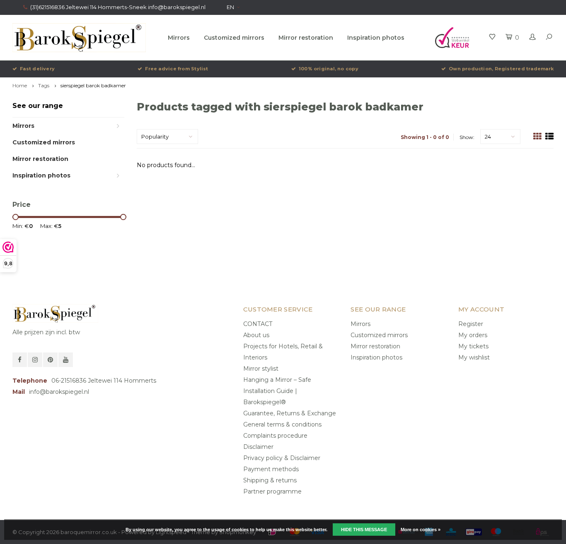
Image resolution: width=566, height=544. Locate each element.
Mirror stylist (260, 368)
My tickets (473, 346)
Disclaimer (258, 447)
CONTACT (257, 324)
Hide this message (364, 529)
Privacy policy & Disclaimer (281, 458)
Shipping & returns (270, 480)
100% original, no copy (328, 69)
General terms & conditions (282, 424)
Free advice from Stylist (176, 69)
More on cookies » (420, 529)
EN (230, 7)
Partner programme (272, 491)
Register (470, 324)
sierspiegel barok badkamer (93, 85)
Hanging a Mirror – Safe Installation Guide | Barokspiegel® (277, 391)
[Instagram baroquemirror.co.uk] (35, 359)
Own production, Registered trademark (501, 69)
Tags (43, 85)
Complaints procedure (275, 435)
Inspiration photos (375, 37)
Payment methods (271, 469)
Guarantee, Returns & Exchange (289, 413)
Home (19, 85)
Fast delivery (37, 69)
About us (256, 335)
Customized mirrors (234, 37)
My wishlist (474, 357)
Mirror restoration (305, 37)
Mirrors (179, 37)
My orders (472, 335)
